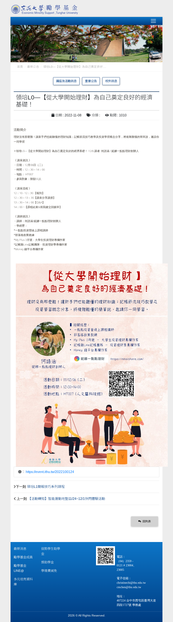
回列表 (146, 521)
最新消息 (20, 548)
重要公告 (91, 81)
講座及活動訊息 (66, 81)
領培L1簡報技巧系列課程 (46, 486)
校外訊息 (111, 81)
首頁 (20, 66)
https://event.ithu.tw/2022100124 (50, 472)
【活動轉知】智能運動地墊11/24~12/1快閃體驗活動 (66, 499)
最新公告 (33, 66)
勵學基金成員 (23, 557)
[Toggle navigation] (153, 21)
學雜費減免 (49, 570)
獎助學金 (47, 562)
